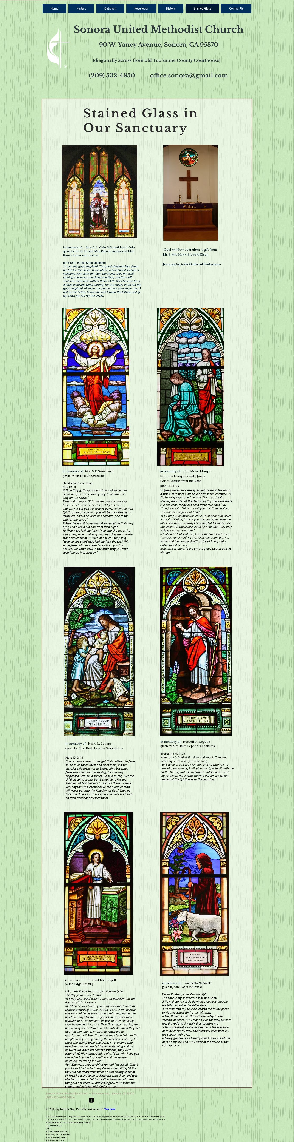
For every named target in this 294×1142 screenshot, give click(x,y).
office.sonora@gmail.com (189, 75)
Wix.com (110, 1109)
